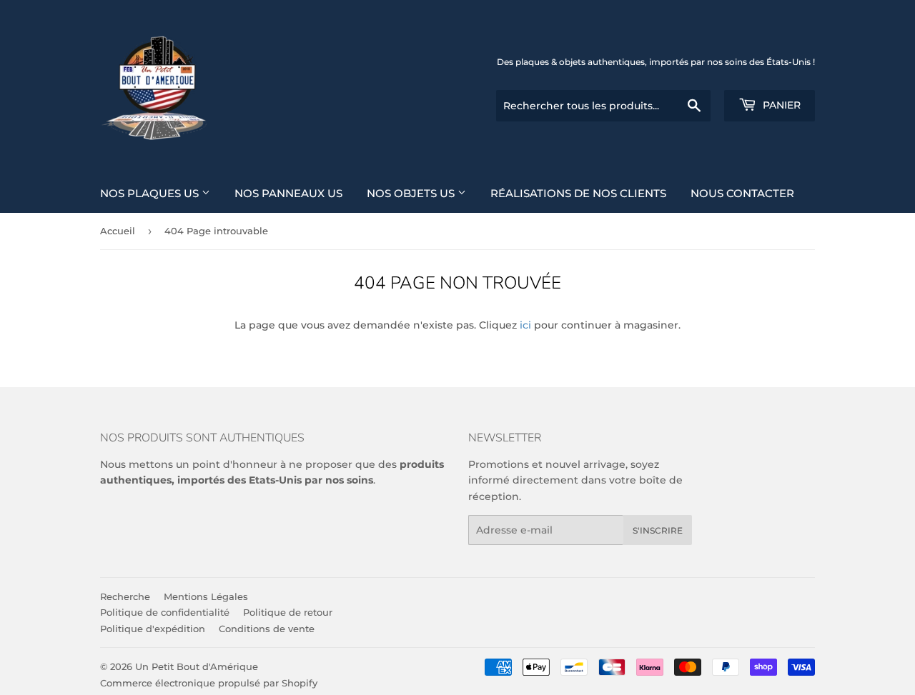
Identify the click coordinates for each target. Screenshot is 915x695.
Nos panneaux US (288, 193)
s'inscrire (658, 530)
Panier (780, 105)
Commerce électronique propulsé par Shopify (208, 683)
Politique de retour (287, 612)
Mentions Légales (206, 596)
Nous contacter (742, 193)
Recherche (125, 596)
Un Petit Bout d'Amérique (196, 666)
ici (525, 325)
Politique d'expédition (152, 628)
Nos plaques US (151, 193)
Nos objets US (412, 193)
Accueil (117, 230)
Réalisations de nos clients (578, 193)
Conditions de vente (267, 628)
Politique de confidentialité (164, 612)
